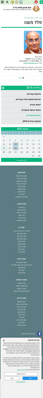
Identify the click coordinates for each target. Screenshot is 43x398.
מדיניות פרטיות (21, 382)
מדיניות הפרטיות (21, 370)
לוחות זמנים (35, 104)
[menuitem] (21, 94)
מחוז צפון (21, 172)
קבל (30, 378)
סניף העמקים (22, 189)
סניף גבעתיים (22, 244)
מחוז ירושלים (21, 279)
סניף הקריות (21, 192)
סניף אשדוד (21, 273)
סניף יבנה (21, 270)
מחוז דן (21, 227)
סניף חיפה (21, 194)
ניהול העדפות (21, 374)
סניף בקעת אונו (21, 233)
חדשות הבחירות (34, 94)
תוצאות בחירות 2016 (32, 121)
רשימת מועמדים (29, 18)
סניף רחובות (21, 268)
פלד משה (33, 22)
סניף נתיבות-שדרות (21, 304)
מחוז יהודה (21, 259)
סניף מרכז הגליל (21, 184)
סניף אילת (21, 322)
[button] (7, 2)
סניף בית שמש (21, 288)
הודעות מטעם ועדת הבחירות (28, 99)
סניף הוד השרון (21, 213)
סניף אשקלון (22, 302)
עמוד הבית (39, 18)
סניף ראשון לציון (21, 262)
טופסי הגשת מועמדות (31, 110)
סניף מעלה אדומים (21, 286)
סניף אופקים (21, 312)
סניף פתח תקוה (21, 239)
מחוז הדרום (21, 298)
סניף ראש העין (21, 236)
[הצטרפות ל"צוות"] (16, 2)
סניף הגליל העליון (21, 176)
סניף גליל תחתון (21, 181)
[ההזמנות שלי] (12, 2)
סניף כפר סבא (21, 210)
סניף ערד (21, 317)
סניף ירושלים (22, 283)
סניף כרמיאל (21, 186)
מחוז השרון (21, 204)
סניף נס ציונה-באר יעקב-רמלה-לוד (21, 265)
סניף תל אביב (21, 247)
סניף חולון (21, 249)
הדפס (20, 78)
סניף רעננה (21, 215)
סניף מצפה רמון (21, 320)
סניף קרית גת (22, 309)
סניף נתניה (21, 207)
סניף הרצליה (21, 218)
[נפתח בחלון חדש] (36, 2)
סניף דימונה (21, 315)
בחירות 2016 (33, 88)
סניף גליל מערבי (21, 179)
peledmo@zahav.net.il (30, 63)
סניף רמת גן (21, 241)
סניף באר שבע (21, 307)
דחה (11, 378)
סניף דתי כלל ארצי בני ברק (21, 231)
